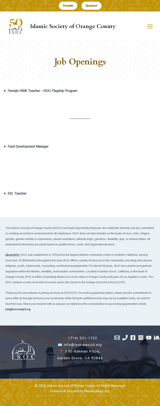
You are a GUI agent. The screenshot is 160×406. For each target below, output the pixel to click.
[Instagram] (141, 337)
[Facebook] (133, 337)
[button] (68, 6)
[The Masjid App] (156, 337)
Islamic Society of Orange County (73, 26)
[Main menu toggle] (150, 26)
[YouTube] (148, 337)
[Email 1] (117, 337)
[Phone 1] (125, 337)
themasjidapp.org (96, 391)
